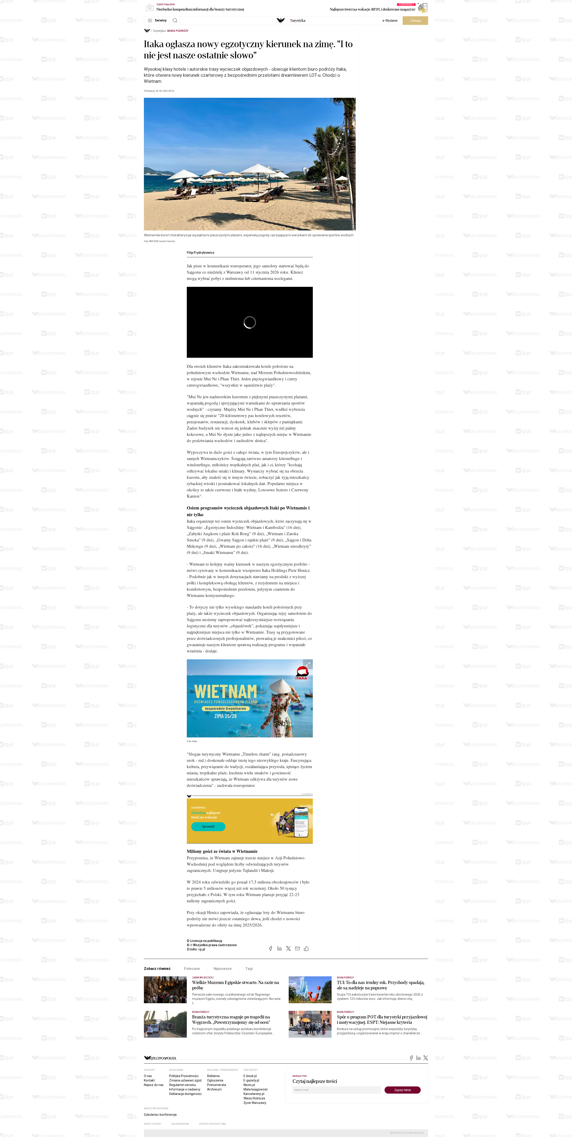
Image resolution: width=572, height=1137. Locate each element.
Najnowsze (223, 969)
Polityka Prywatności (183, 1076)
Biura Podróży (177, 30)
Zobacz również (157, 969)
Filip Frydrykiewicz (200, 252)
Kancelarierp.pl (254, 1094)
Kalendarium (180, 1123)
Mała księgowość (256, 1089)
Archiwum (214, 1089)
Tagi (248, 969)
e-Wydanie (390, 20)
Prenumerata (216, 1085)
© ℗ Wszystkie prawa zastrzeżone (212, 945)
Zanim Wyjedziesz (203, 977)
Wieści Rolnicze (254, 1098)
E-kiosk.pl (250, 1076)
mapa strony (152, 1123)
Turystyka (159, 30)
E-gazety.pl (251, 1080)
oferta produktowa (212, 1123)
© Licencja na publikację (205, 941)
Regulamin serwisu (182, 1085)
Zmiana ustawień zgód (185, 1080)
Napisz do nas (154, 1085)
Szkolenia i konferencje (160, 1114)
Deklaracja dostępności (185, 1094)
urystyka (297, 20)
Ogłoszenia (215, 1080)
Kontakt (149, 1080)
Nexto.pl (249, 1085)
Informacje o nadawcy (184, 1089)
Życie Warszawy (255, 1103)
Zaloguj (415, 20)
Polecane (192, 969)
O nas (148, 1076)
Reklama (213, 1076)
